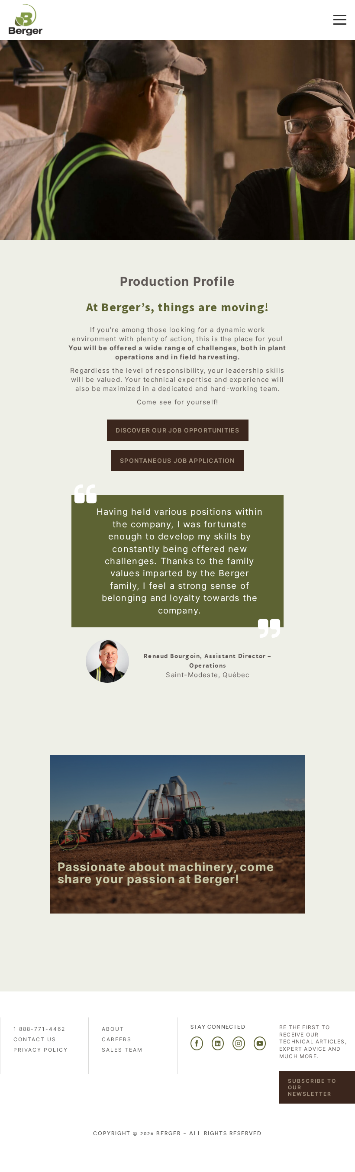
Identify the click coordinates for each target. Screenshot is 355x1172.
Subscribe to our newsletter (312, 1087)
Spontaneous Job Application (177, 460)
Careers (117, 1039)
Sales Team (122, 1049)
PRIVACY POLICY (40, 1049)
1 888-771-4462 (39, 1029)
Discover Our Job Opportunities (178, 430)
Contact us (34, 1039)
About (113, 1029)
